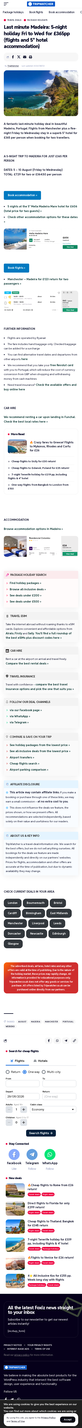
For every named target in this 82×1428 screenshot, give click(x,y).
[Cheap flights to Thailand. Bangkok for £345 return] (15, 1226)
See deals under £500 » (25, 601)
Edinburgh (59, 933)
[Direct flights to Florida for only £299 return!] (15, 1208)
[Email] (24, 57)
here (24, 359)
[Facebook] (14, 1160)
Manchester (15, 923)
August (22, 1021)
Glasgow (13, 943)
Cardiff (12, 913)
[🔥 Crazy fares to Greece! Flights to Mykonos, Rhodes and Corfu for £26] (17, 446)
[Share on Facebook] (12, 57)
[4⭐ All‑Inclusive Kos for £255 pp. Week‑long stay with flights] (15, 1281)
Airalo (10, 633)
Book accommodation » (22, 195)
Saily (31, 633)
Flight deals (48, 1194)
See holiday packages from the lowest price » (40, 745)
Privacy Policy (48, 1417)
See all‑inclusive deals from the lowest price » (40, 751)
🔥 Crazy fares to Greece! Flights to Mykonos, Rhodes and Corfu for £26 (51, 446)
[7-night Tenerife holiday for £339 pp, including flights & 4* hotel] (15, 1245)
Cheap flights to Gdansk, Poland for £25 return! (40, 468)
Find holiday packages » (25, 583)
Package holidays (37, 20)
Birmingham (33, 913)
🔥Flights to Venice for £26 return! (51, 1257)
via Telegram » (19, 722)
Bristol (58, 903)
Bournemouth (35, 903)
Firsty (18, 633)
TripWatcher (13, 66)
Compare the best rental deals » (27, 663)
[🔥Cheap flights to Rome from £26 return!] (15, 1190)
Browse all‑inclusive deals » (28, 589)
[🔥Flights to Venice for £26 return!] (15, 1263)
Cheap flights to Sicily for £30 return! (33, 461)
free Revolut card (61, 365)
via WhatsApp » (20, 716)
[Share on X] (18, 57)
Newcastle (36, 933)
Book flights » (16, 268)
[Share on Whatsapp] (57, 1040)
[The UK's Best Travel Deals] (41, 4)
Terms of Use (18, 1421)
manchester (51, 1021)
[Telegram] (32, 1160)
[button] (67, 1420)
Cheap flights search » (24, 763)
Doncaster (14, 933)
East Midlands (59, 913)
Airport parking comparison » (29, 769)
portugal (68, 1021)
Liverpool (38, 923)
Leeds (57, 923)
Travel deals (14, 20)
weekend (10, 1026)
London (13, 903)
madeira (35, 1021)
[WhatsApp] (50, 1160)
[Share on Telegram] (66, 1040)
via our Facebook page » (26, 710)
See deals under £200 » (25, 595)
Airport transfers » (22, 757)
